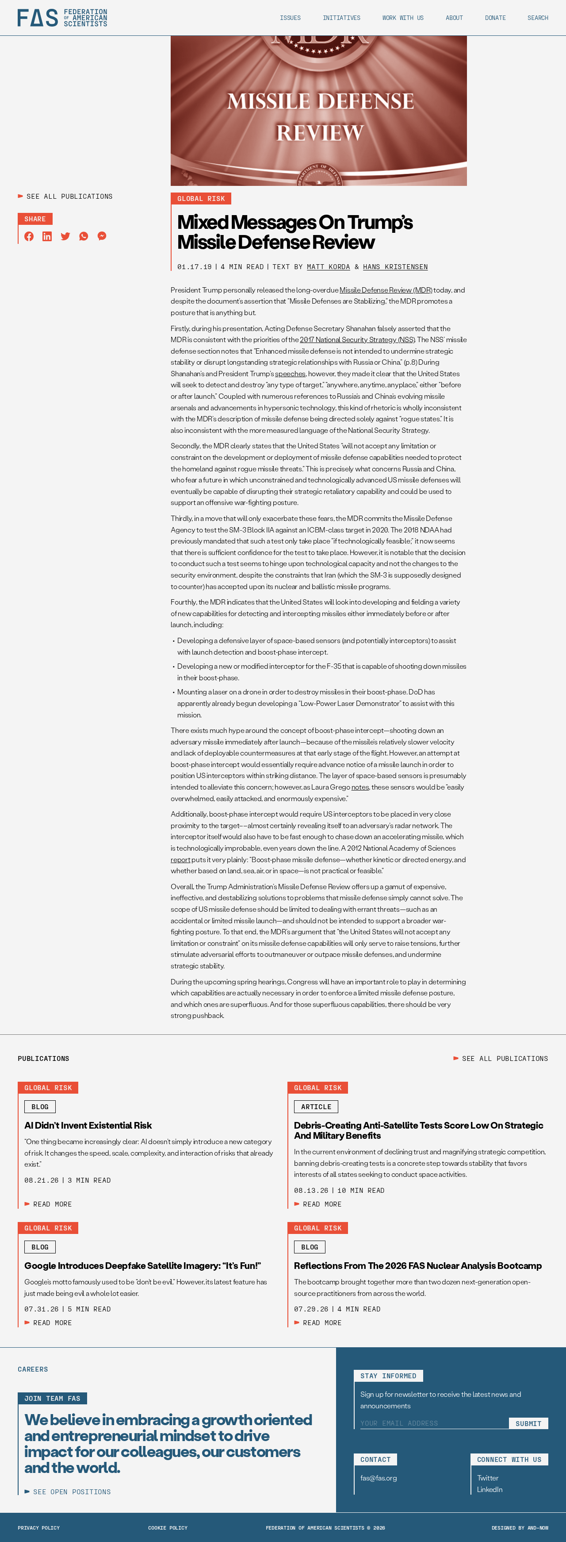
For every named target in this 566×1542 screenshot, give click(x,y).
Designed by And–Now (520, 1527)
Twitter (488, 1477)
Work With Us (403, 17)
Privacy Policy (39, 1527)
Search (538, 17)
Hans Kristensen (395, 266)
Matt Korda (328, 266)
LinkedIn (490, 1489)
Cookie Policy (167, 1527)
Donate (495, 17)
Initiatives (341, 17)
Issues (290, 17)
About (454, 17)
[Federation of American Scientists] (62, 18)
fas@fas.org (378, 1477)
